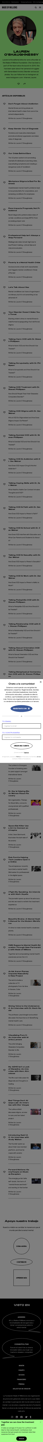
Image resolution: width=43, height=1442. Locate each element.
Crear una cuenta (21, 746)
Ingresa (26, 752)
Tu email (6, 721)
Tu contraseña (11, 733)
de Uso (39, 756)
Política (18, 756)
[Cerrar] (40, 681)
